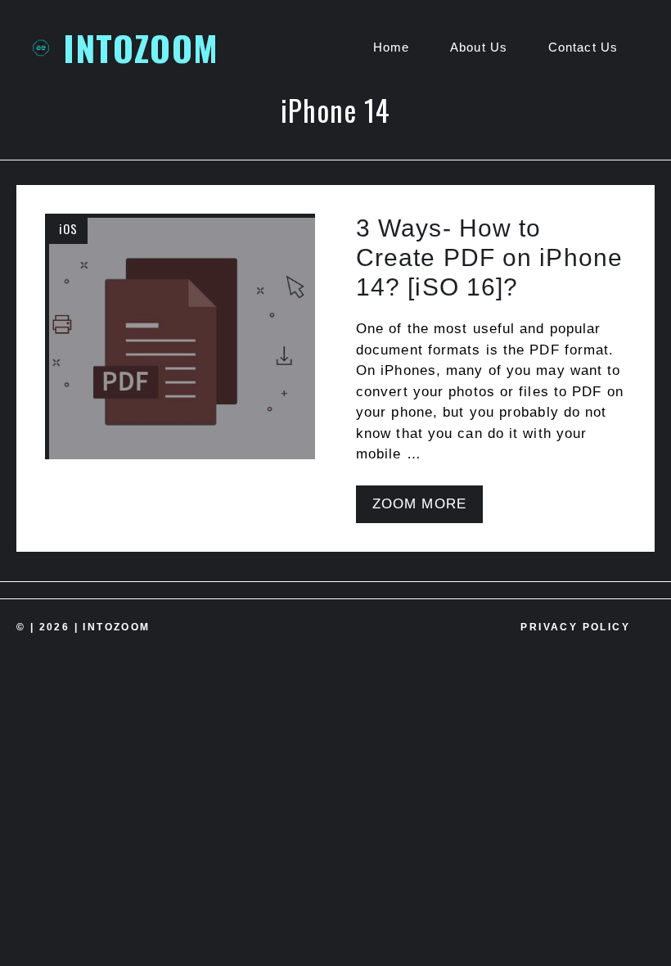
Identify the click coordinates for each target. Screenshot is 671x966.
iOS (68, 228)
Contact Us (583, 47)
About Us (478, 47)
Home (391, 47)
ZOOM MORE (419, 504)
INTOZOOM (140, 47)
